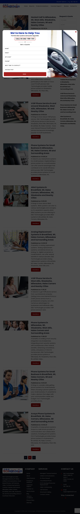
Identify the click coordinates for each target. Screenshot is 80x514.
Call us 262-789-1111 (25, 39)
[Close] (76, 32)
